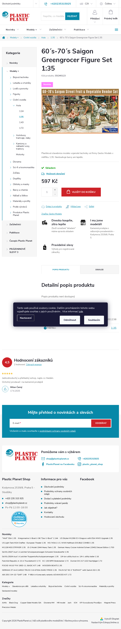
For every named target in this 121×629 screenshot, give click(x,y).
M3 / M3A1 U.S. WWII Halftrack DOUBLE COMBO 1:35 (71, 543)
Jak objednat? (50, 507)
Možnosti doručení (55, 173)
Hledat (72, 16)
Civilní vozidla (19, 99)
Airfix (4, 602)
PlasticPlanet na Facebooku (60, 464)
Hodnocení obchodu (54, 516)
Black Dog (13, 602)
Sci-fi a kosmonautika (23, 167)
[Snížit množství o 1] (55, 194)
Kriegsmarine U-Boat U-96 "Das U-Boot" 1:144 (38, 538)
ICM (75, 602)
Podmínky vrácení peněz (56, 503)
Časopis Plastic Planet (20, 240)
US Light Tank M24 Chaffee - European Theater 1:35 (24, 543)
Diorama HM (49, 602)
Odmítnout (70, 320)
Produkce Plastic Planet (21, 214)
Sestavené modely (9, 591)
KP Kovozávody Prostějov (91, 602)
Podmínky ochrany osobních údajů (58, 493)
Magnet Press (110, 602)
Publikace (14, 232)
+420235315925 (91, 458)
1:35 (21, 116)
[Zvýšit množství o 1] (55, 190)
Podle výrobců (20, 206)
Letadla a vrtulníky (22, 82)
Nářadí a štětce (20, 195)
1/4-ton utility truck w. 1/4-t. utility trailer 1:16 (79, 556)
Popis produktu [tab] (60, 269)
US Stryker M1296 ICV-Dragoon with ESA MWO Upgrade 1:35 (86, 538)
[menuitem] (12, 30)
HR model (61, 602)
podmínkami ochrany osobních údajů (58, 431)
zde (81, 311)
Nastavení (26, 318)
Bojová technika (20, 77)
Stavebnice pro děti (20, 586)
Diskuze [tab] (99, 269)
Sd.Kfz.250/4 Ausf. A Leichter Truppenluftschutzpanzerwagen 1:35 (30, 556)
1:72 (21, 128)
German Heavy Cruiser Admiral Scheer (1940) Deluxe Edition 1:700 (86, 547)
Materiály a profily (21, 201)
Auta (18, 105)
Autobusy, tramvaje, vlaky (23, 136)
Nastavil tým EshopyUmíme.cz (105, 622)
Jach (69, 602)
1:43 (21, 122)
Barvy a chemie (20, 189)
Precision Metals (9, 607)
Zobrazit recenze (34, 364)
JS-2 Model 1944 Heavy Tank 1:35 (41, 547)
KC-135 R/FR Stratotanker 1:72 (55, 561)
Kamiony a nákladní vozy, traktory (23, 146)
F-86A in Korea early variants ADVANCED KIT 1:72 (49, 574)
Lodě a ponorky (20, 88)
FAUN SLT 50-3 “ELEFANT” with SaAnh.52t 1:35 (79, 570)
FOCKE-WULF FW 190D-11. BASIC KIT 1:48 (21, 565)
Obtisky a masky (21, 184)
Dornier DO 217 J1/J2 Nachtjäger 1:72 (86, 561)
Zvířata (16, 172)
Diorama (17, 161)
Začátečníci (15, 224)
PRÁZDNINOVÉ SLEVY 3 (17, 251)
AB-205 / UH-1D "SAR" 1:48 (14, 574)
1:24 (21, 111)
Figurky (16, 94)
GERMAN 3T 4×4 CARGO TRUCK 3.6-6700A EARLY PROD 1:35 (29, 570)
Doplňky (17, 178)
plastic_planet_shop (93, 464)
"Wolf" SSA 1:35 (9, 538)
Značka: (51, 214)
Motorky (20, 154)
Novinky (13, 62)
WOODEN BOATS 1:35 (52, 565)
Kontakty (48, 512)
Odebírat (101, 423)
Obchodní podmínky (11, 3)
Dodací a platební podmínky (57, 498)
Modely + (14, 71)
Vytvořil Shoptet (111, 618)
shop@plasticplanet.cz (57, 458)
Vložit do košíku (83, 192)
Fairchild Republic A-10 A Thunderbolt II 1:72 (21, 561)
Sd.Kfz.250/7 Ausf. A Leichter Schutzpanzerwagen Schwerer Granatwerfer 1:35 (35, 552)
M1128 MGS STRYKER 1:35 (14, 547)
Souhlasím (94, 320)
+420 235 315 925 (14, 498)
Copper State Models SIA (30, 602)
